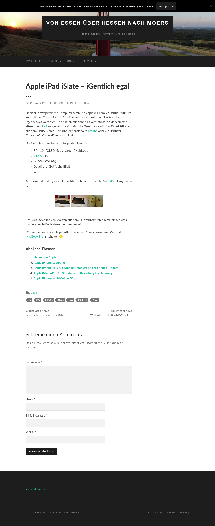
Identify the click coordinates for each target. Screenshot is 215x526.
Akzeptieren (166, 6)
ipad (38, 300)
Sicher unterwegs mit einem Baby (45, 313)
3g (29, 300)
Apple (34, 293)
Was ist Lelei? (34, 61)
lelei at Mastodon (35, 489)
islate (61, 300)
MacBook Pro (35, 236)
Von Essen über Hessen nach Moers (107, 23)
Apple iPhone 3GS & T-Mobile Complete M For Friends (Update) (76, 268)
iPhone (92, 131)
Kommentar (34, 362)
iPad (44, 126)
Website (31, 432)
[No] (211, 6)
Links (70, 61)
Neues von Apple (45, 257)
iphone (49, 300)
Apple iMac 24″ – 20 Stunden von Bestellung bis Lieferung (73, 273)
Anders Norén (168, 513)
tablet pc (82, 300)
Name (30, 399)
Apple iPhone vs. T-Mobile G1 (54, 278)
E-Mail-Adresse (36, 415)
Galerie (53, 61)
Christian (56, 103)
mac (71, 300)
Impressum (86, 61)
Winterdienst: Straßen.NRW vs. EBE (111, 313)
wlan (95, 300)
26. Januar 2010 (36, 103)
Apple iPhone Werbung (49, 262)
